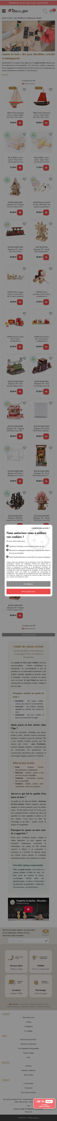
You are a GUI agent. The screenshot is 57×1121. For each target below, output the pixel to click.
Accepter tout (29, 591)
